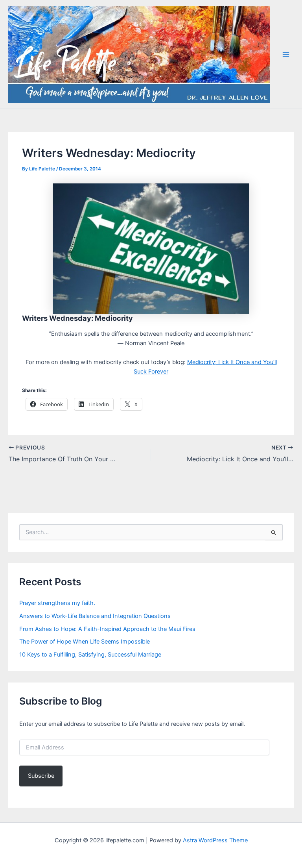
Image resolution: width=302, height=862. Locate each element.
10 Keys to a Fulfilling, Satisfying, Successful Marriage (90, 654)
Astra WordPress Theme (215, 840)
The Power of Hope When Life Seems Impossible (84, 641)
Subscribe (41, 775)
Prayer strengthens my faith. (57, 603)
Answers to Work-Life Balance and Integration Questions (95, 616)
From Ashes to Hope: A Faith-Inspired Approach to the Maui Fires (107, 629)
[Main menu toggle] (286, 54)
